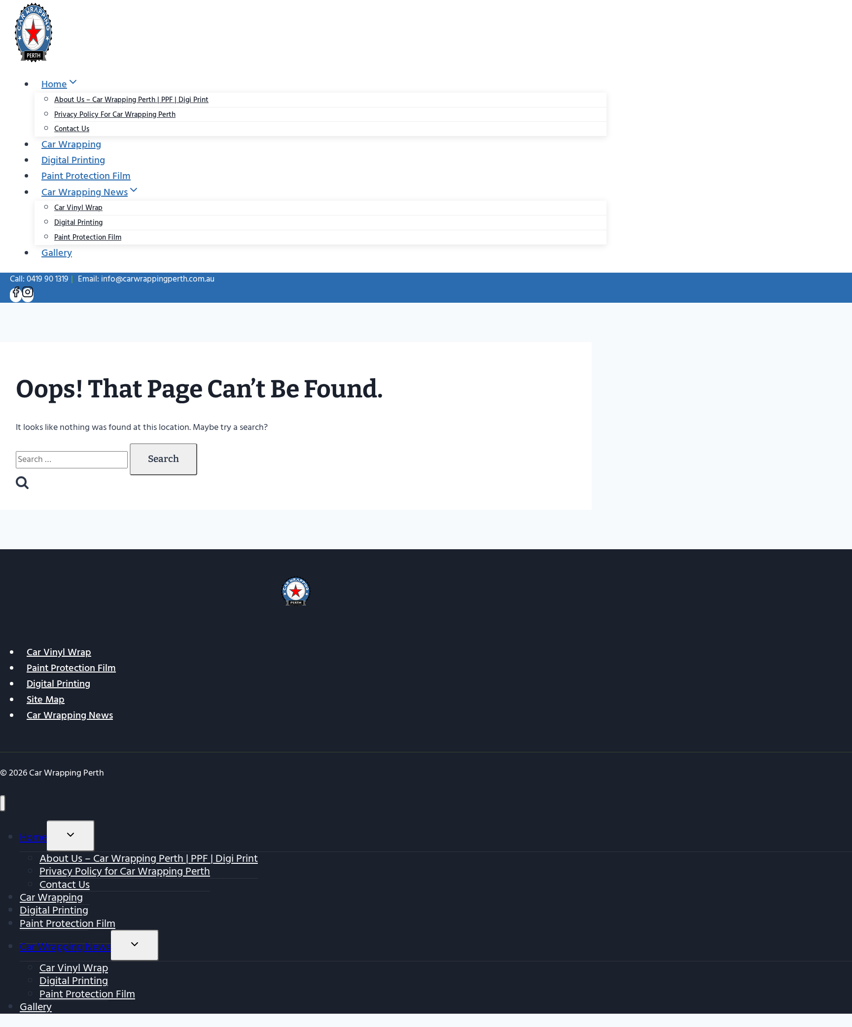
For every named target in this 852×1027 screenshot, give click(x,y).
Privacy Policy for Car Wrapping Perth (115, 114)
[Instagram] (28, 295)
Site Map (46, 700)
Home (33, 837)
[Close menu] (2, 803)
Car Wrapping (71, 144)
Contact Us (71, 129)
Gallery (56, 253)
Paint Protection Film (86, 176)
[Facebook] (16, 295)
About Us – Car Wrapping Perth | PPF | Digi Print (131, 100)
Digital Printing (73, 160)
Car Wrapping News (70, 715)
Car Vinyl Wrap (78, 208)
